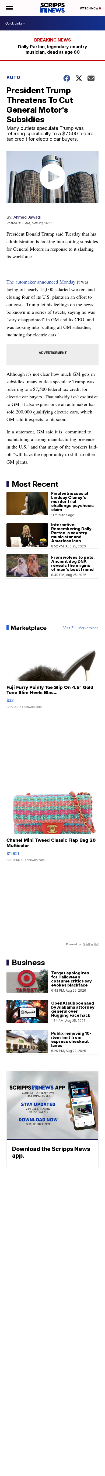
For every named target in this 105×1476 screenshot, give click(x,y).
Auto (13, 77)
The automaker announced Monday (40, 281)
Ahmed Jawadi (27, 217)
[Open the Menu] (9, 8)
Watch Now (89, 8)
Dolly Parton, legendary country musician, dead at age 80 (52, 49)
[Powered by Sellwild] (91, 944)
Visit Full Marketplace (81, 628)
